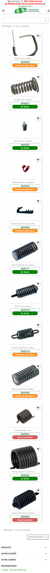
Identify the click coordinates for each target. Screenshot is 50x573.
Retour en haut (37, 536)
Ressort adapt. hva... (23, 430)
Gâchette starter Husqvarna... (23, 182)
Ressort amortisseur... (23, 306)
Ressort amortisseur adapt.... (23, 265)
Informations (9, 566)
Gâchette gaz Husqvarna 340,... (23, 224)
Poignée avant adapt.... (23, 58)
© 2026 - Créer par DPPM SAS (14, 570)
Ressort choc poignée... (23, 100)
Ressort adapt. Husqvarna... (23, 471)
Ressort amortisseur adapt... (23, 513)
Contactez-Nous (25, 6)
